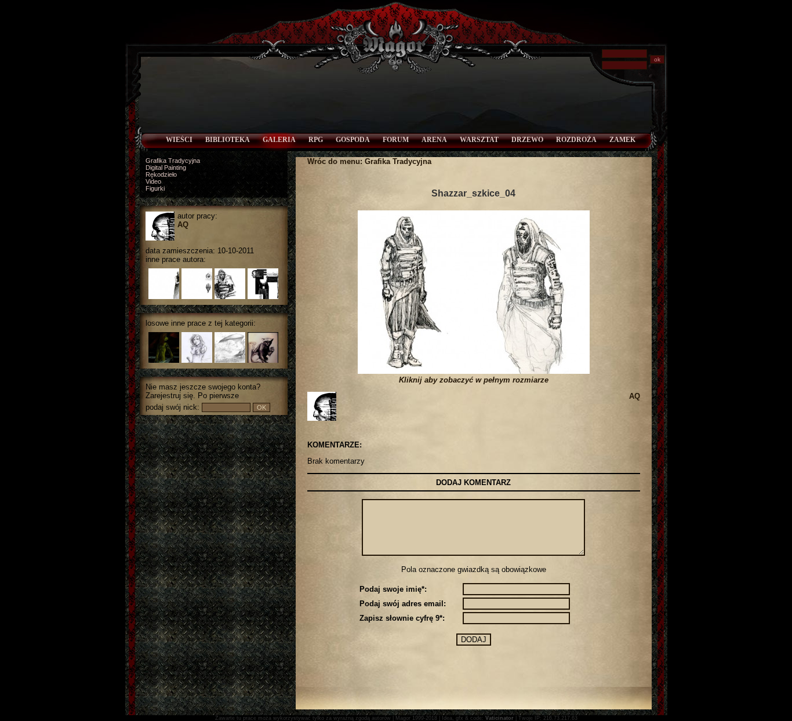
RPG (315, 140)
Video (153, 181)
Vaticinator (499, 718)
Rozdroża (576, 140)
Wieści (179, 140)
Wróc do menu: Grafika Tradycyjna (369, 161)
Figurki (155, 188)
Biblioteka (227, 140)
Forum (396, 140)
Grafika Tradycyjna (173, 160)
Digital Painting (166, 167)
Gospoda (353, 140)
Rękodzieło (161, 174)
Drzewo (527, 140)
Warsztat (479, 140)
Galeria (279, 140)
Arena (434, 140)
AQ (182, 224)
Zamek (622, 140)
